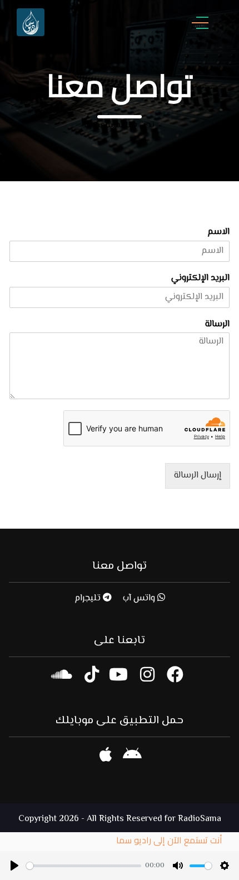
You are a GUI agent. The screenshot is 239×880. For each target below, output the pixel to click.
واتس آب (140, 598)
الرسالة (217, 325)
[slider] (83, 866)
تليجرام (88, 598)
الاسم (218, 232)
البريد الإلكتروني (200, 279)
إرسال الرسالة (197, 476)
